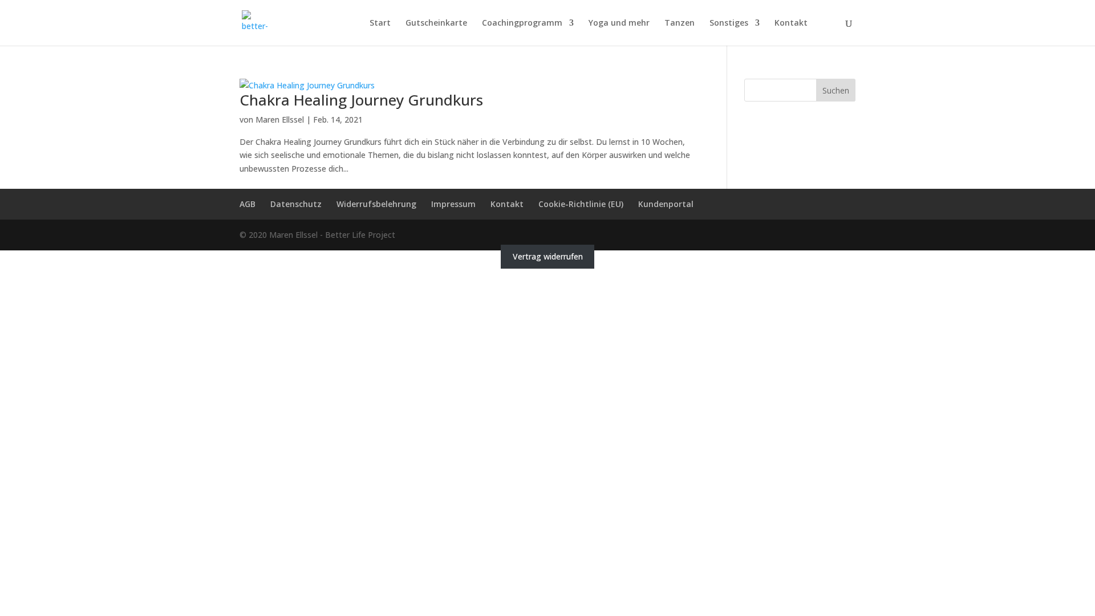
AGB (248, 203)
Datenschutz (296, 203)
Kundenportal (666, 203)
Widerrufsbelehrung (376, 203)
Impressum (453, 203)
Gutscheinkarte (436, 23)
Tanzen (679, 23)
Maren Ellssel (280, 119)
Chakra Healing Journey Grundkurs (361, 100)
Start (380, 23)
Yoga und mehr (619, 23)
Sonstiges (728, 23)
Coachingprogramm (522, 23)
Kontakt (791, 23)
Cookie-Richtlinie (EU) (580, 203)
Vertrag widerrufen (548, 257)
